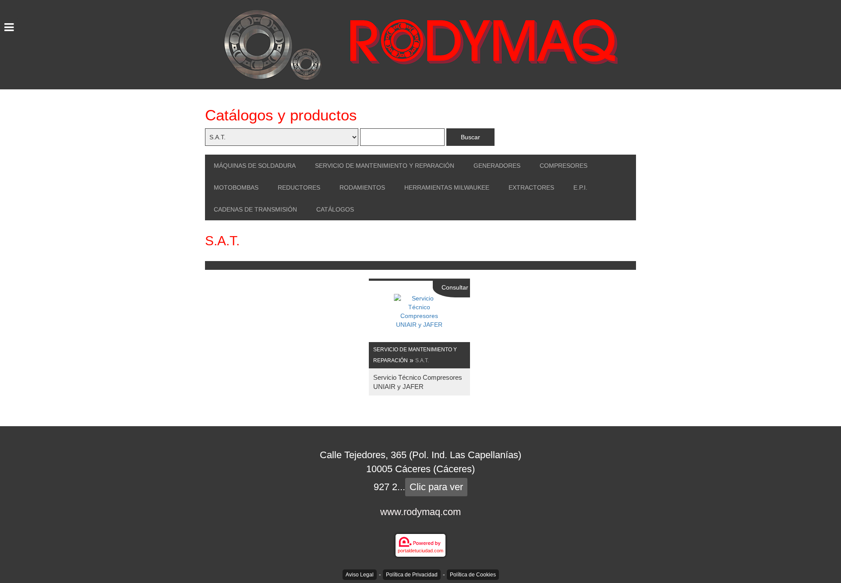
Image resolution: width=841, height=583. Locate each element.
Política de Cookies (473, 575)
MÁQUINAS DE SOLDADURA (255, 165)
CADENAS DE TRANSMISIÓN (255, 209)
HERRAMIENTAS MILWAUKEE (446, 187)
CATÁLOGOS (335, 209)
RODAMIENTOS (362, 187)
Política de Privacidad (412, 575)
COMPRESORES (563, 165)
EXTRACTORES (531, 187)
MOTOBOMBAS (236, 187)
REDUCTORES (299, 187)
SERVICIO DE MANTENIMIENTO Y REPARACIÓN (384, 165)
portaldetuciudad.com (420, 550)
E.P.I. (580, 187)
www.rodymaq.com (420, 511)
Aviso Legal (360, 575)
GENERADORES (497, 165)
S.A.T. (422, 360)
